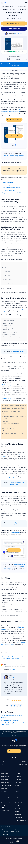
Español (16, 829)
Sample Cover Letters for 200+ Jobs (12, 193)
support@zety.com (23, 764)
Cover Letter (10, 6)
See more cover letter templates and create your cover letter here (14, 155)
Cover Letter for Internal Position (11, 187)
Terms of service (18, 817)
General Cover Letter (7, 182)
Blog (6, 6)
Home (2, 6)
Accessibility (17, 808)
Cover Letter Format (5, 802)
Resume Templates (5, 776)
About (16, 794)
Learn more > (12, 669)
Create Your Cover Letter (14, 23)
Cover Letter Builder (5, 794)
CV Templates (18, 776)
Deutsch (10, 829)
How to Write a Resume (6, 785)
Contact (16, 800)
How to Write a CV (19, 782)
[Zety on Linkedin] (15, 758)
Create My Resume (14, 751)
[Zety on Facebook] (12, 758)
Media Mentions (18, 805)
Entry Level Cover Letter (8, 190)
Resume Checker (4, 779)
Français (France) (4, 831)
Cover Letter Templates (6, 797)
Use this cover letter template (14, 136)
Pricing (16, 797)
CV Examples (18, 779)
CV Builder (17, 773)
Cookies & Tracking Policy (20, 820)
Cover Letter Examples (6, 800)
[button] (26, 3)
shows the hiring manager (8, 477)
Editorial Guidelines (19, 802)
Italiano (12, 831)
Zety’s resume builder (19, 564)
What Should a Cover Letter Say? (10, 720)
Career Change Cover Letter (9, 185)
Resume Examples (5, 782)
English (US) (3, 829)
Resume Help (4, 788)
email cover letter (7, 462)
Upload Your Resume (14, 28)
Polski (17, 831)
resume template (15, 532)
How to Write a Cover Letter (5, 806)
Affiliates (17, 811)
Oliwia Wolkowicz (18, 33)
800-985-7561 (24, 761)
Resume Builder (4, 773)
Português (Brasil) (4, 834)
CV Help (17, 785)
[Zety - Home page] (3, 2)
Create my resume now (14, 550)
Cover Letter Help (5, 810)
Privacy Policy (18, 814)
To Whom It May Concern (9, 385)
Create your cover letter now (14, 119)
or (7, 398)
